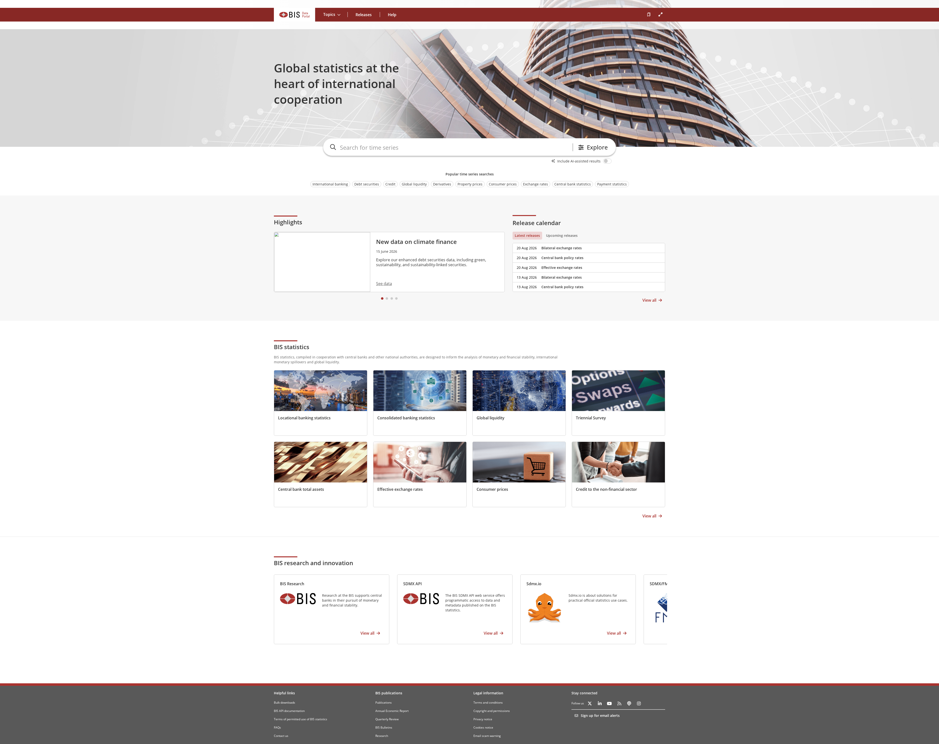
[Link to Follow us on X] (590, 703)
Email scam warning (487, 736)
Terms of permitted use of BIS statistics (300, 719)
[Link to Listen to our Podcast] (629, 703)
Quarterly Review (387, 719)
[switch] (608, 161)
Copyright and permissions (491, 711)
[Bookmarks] (648, 15)
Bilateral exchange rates (561, 248)
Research (381, 736)
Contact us (281, 736)
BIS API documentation (289, 711)
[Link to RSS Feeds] (619, 703)
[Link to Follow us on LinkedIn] (600, 703)
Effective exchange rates (561, 267)
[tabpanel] (589, 266)
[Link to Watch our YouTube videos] (609, 703)
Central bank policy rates (562, 257)
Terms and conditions (488, 702)
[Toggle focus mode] (660, 15)
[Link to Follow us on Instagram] (639, 703)
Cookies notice (483, 727)
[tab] (527, 236)
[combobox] (455, 147)
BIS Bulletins (383, 727)
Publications (383, 702)
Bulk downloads (284, 702)
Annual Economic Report (392, 711)
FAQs (277, 727)
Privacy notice (482, 719)
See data (384, 283)
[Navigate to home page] (294, 15)
